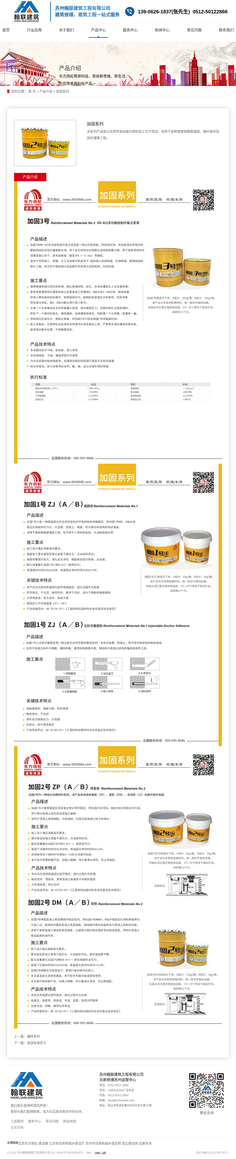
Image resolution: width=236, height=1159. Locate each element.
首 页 (32, 91)
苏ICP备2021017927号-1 (212, 1152)
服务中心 (130, 30)
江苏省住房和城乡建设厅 (67, 1143)
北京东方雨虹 (28, 1143)
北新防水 (145, 1143)
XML (88, 1152)
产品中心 (98, 30)
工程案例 (17, 1121)
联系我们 (226, 30)
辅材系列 (33, 1036)
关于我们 (66, 30)
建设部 (43, 1143)
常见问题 (194, 30)
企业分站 (17, 1127)
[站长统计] (100, 1152)
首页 (6, 30)
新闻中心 (162, 30)
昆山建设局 (130, 1143)
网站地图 (69, 1121)
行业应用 (34, 30)
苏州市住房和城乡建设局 (103, 1143)
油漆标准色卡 (36, 1043)
